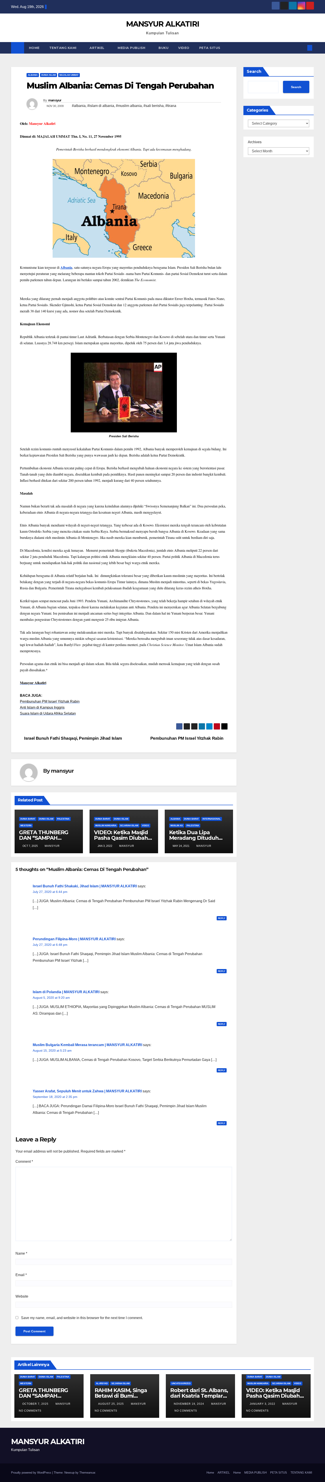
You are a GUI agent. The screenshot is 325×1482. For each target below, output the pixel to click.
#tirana (170, 106)
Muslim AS (176, 825)
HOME (34, 48)
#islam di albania (100, 106)
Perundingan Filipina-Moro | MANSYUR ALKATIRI (74, 939)
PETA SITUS (209, 48)
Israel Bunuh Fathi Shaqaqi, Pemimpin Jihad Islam (72, 738)
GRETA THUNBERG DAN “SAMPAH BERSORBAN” (43, 838)
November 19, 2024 (189, 1403)
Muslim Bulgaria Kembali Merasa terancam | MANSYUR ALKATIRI (87, 1045)
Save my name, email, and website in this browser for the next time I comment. (82, 1318)
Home (210, 1472)
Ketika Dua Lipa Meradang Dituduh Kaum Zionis (194, 838)
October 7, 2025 (35, 1403)
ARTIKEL (97, 48)
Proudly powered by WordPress (31, 1472)
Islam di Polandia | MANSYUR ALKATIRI (66, 992)
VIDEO (183, 48)
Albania (33, 75)
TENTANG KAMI (63, 48)
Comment (24, 1161)
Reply (221, 918)
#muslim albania (129, 106)
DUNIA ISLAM (48, 75)
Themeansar (87, 1472)
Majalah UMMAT (68, 75)
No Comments (30, 1410)
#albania (79, 106)
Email (21, 1275)
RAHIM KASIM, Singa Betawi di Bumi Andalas (121, 1396)
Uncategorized (181, 1383)
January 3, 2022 (263, 1403)
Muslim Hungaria (105, 825)
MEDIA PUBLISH (132, 48)
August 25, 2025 (111, 1403)
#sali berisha (153, 106)
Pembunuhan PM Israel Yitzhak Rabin (187, 738)
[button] (302, 48)
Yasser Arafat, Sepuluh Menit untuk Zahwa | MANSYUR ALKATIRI (87, 1091)
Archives (255, 142)
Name (21, 1253)
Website (21, 1296)
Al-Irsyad (102, 1383)
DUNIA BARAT (27, 819)
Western (25, 825)
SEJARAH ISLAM (129, 825)
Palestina (63, 819)
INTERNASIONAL (212, 819)
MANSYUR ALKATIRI (162, 24)
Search (254, 71)
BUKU (163, 48)
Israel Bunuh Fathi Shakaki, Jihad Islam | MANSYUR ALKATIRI (85, 886)
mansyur (54, 100)
